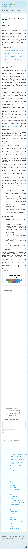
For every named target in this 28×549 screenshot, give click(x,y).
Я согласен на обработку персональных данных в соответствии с (14, 436)
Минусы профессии (9, 60)
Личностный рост (14, 489)
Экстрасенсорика (14, 528)
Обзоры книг (13, 493)
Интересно (13, 487)
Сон (11, 515)
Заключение (7, 62)
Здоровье (12, 485)
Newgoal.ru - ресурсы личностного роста (8, 5)
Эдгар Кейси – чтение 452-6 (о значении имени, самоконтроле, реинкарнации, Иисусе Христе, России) (18, 461)
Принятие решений (14, 504)
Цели (11, 526)
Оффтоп (12, 270)
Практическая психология (16, 500)
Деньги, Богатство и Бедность (17, 480)
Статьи (12, 517)
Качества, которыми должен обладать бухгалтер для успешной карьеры (13, 56)
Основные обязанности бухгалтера (13, 53)
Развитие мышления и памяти (17, 508)
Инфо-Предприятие (13, 126)
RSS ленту (12, 412)
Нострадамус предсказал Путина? (18, 454)
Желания (12, 483)
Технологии (13, 519)
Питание (12, 498)
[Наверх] (26, 547)
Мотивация (13, 491)
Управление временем (15, 523)
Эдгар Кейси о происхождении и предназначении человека (18, 457)
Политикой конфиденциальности (17, 436)
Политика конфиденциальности (8, 542)
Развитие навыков (14, 509)
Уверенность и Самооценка (17, 521)
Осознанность (13, 496)
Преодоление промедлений (17, 502)
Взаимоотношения (14, 478)
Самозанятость (14, 511)
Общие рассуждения (15, 494)
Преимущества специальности (12, 59)
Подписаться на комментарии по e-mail (12, 440)
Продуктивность (14, 506)
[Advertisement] (14, 348)
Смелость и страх (14, 513)
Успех (11, 524)
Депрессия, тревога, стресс (17, 481)
